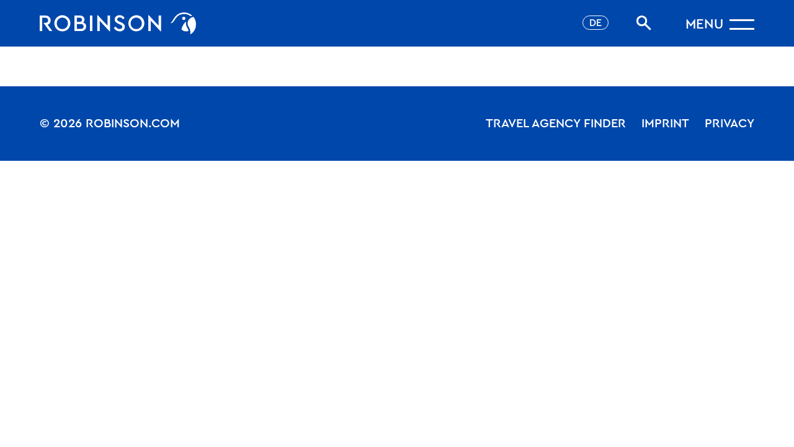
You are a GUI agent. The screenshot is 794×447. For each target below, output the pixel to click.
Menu (704, 24)
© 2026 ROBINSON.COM (110, 123)
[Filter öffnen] (643, 23)
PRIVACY (729, 123)
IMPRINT (665, 123)
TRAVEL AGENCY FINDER (556, 123)
